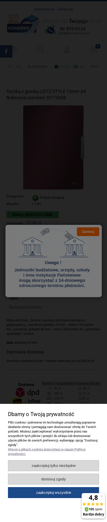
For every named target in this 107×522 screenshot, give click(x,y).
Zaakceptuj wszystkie (53, 492)
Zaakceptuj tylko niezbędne (54, 465)
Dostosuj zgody (53, 479)
